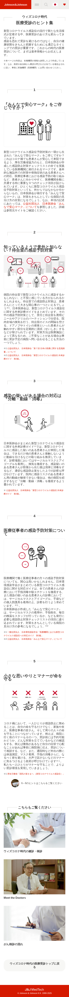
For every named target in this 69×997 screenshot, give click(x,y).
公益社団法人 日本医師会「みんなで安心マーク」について (34, 205)
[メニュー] (36, 4)
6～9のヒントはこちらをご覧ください (41, 783)
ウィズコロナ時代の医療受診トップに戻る (34, 965)
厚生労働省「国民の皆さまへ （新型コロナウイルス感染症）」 (36, 774)
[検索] (45, 4)
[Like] (64, 4)
